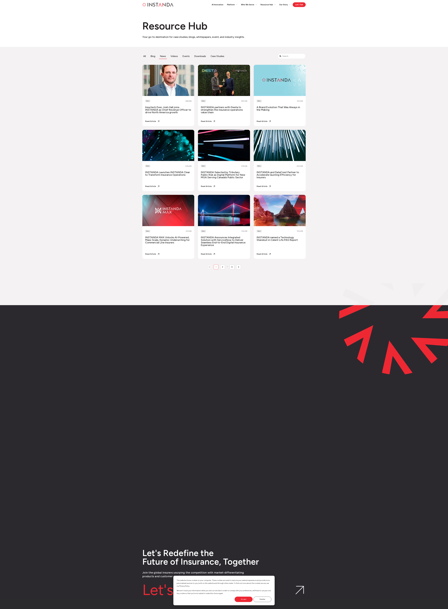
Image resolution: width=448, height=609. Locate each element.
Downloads (200, 56)
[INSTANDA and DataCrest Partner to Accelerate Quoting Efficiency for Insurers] (280, 160)
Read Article (150, 121)
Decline (262, 599)
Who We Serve (247, 5)
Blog (152, 56)
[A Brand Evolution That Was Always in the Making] (280, 95)
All (144, 56)
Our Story (283, 5)
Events (186, 56)
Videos (174, 56)
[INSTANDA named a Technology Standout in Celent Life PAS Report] (280, 227)
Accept (243, 599)
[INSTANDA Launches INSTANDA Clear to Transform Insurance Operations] (168, 160)
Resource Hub (267, 5)
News (163, 56)
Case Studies (217, 56)
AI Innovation (217, 5)
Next (238, 267)
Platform (231, 5)
